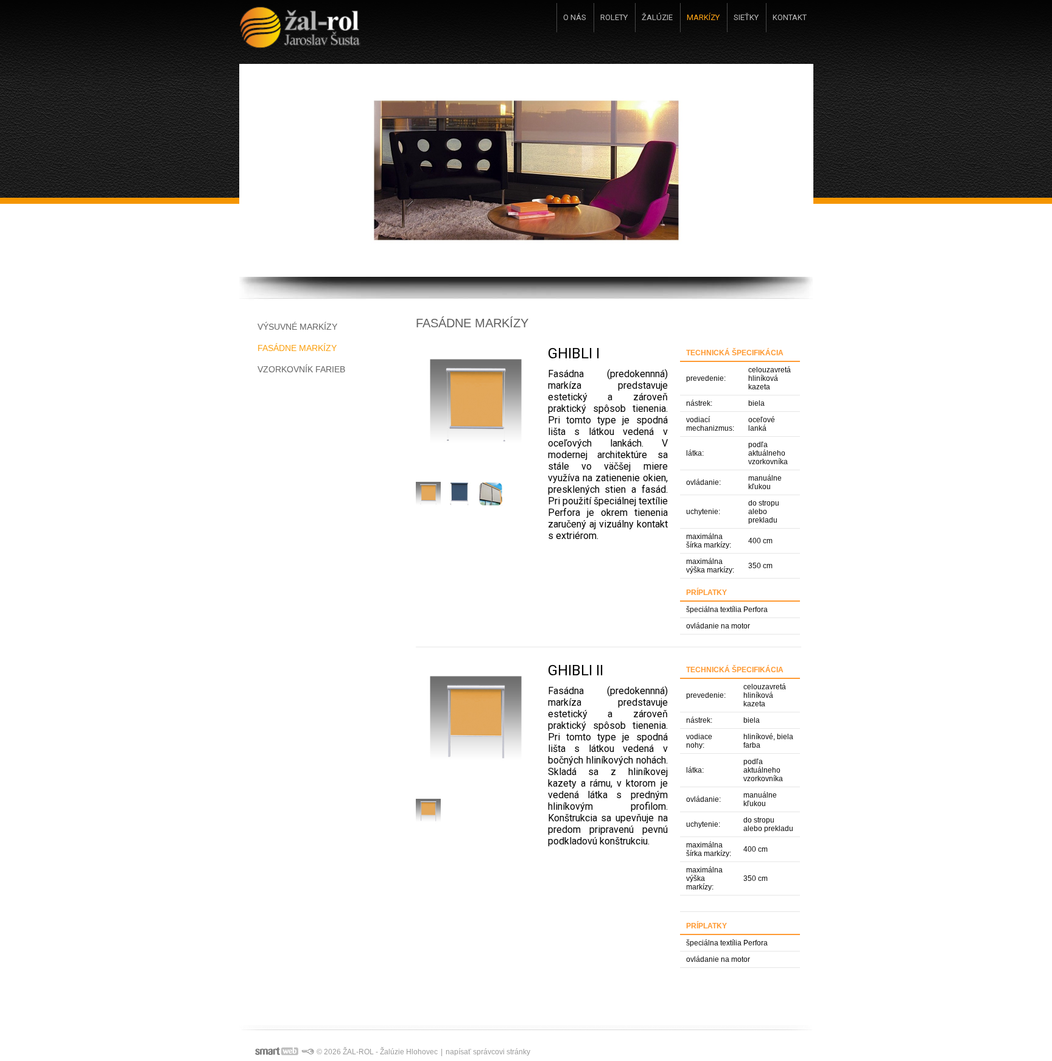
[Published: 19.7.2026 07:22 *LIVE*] (307, 1052)
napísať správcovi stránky (488, 1052)
